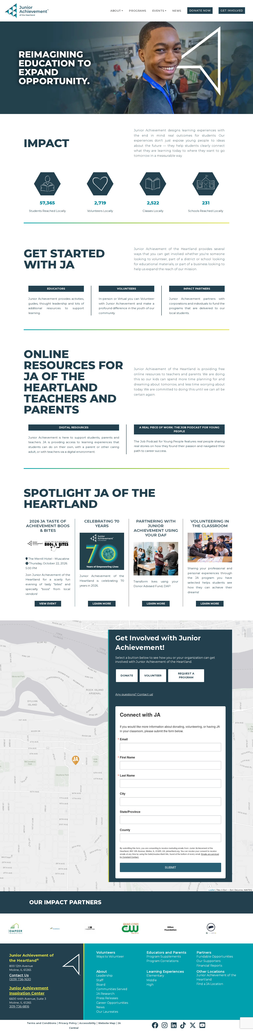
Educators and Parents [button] (166, 952)
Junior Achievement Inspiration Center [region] (28, 990)
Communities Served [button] (111, 989)
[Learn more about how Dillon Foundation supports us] (106, 928)
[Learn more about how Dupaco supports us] (187, 928)
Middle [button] (152, 980)
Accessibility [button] (87, 1023)
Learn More (102, 603)
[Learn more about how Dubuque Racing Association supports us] (146, 928)
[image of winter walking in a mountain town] (156, 559)
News (176, 10)
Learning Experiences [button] (165, 971)
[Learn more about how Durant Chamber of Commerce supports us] (227, 928)
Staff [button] (99, 980)
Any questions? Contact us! (134, 694)
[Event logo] (48, 545)
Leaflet (212, 889)
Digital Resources (74, 427)
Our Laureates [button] (107, 1011)
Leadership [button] (104, 975)
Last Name (127, 775)
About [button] (101, 971)
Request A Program (186, 675)
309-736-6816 (19, 1006)
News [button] (100, 1007)
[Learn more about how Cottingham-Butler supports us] (25, 928)
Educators (56, 288)
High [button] (150, 984)
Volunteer (153, 675)
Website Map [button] (106, 1023)
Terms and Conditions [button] (41, 1023)
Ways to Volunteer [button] (110, 956)
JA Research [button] (105, 993)
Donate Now (200, 10)
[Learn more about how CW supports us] (66, 928)
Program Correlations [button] (162, 961)
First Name (127, 757)
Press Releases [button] (107, 998)
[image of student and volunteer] (210, 548)
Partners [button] (204, 952)
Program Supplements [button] (164, 956)
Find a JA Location (210, 984)
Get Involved (232, 10)
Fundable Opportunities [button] (215, 956)
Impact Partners (197, 288)
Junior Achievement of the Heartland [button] (216, 977)
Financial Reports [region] (209, 965)
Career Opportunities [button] (112, 1003)
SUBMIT (170, 867)
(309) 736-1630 (20, 979)
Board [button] (100, 984)
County (125, 829)
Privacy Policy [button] (68, 1023)
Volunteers (126, 288)
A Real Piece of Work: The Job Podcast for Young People (179, 429)
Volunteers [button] (105, 952)
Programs (137, 10)
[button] (122, 10)
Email (124, 739)
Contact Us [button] (19, 975)
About (115, 10)
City (122, 793)
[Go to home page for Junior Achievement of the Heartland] (27, 11)
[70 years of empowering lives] (102, 552)
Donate (127, 675)
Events (158, 10)
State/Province (130, 811)
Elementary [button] (155, 975)
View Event (47, 603)
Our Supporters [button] (208, 961)
